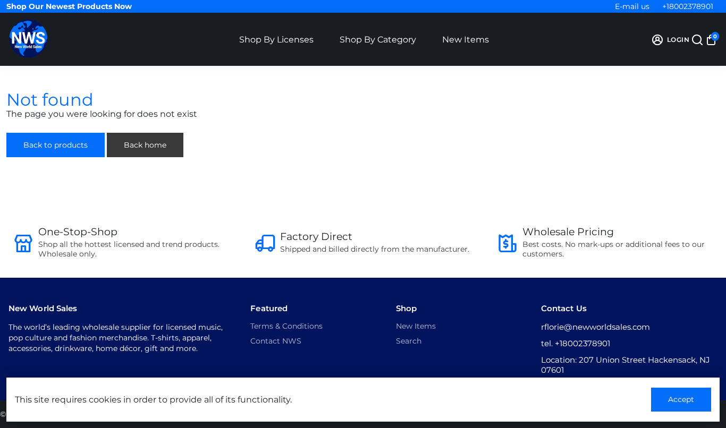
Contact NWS (275, 341)
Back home (145, 145)
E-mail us (632, 6)
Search (408, 341)
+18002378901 (687, 6)
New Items (465, 40)
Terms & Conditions (286, 326)
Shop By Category (378, 40)
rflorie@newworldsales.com (595, 327)
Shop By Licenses (276, 40)
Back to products (55, 145)
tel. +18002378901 (575, 343)
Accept (681, 399)
